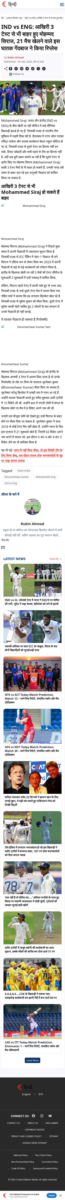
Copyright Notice (35, 1129)
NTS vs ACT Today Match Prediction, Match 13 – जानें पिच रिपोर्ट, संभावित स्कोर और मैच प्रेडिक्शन (32, 698)
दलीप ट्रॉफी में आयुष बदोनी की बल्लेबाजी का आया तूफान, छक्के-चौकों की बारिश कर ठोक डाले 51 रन (30, 949)
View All (54, 558)
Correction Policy (50, 1161)
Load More (32, 1060)
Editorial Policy (21, 1155)
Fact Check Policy (43, 1155)
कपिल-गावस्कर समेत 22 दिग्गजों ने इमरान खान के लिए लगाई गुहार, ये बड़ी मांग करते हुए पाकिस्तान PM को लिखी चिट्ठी (31, 801)
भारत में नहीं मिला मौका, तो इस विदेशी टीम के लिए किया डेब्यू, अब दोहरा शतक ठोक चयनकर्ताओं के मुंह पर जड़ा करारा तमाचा (32, 455)
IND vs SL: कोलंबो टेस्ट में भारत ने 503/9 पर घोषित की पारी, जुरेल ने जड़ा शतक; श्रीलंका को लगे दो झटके (32, 602)
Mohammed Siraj (46, 477)
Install (52, 1195)
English (26, 1094)
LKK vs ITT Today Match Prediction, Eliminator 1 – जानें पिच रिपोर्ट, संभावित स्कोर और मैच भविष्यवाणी (32, 1046)
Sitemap (53, 1136)
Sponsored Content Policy (45, 1168)
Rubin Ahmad (15, 57)
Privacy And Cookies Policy (26, 1136)
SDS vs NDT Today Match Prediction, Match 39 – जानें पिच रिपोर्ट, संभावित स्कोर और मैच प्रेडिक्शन (32, 751)
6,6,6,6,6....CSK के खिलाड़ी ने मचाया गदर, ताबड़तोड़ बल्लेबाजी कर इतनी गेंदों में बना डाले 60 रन (31, 996)
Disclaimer (52, 1123)
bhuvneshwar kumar (17, 477)
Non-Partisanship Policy (22, 1161)
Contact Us (13, 1123)
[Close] (60, 1195)
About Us (33, 1123)
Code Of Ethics (18, 1168)
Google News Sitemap (35, 1142)
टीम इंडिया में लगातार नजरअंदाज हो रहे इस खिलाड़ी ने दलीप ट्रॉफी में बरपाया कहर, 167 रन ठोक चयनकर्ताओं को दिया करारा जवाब (32, 851)
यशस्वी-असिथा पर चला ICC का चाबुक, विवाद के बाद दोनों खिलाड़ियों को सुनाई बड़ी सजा (31, 648)
